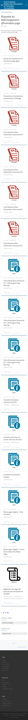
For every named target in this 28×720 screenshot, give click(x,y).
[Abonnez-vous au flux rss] (1, 613)
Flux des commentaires (7, 703)
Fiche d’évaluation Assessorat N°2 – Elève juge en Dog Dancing (14, 322)
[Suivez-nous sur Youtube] (5, 613)
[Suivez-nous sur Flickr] (7, 613)
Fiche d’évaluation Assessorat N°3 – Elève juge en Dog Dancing (14, 283)
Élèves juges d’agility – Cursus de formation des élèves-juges (14, 551)
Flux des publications (6, 701)
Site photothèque (5, 666)
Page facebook (5, 668)
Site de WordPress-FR (6, 705)
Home (2, 12)
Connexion (4, 699)
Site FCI (3, 660)
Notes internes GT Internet (7, 688)
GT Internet (16, 717)
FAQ (3, 680)
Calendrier (4, 684)
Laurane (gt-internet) (9, 67)
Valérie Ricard (7, 331)
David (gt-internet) (8, 560)
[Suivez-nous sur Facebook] (3, 613)
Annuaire (4, 686)
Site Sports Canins (5, 664)
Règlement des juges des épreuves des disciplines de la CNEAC (13, 591)
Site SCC (3, 662)
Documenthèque (5, 682)
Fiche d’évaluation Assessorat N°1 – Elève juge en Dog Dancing (14, 362)
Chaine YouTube (5, 670)
